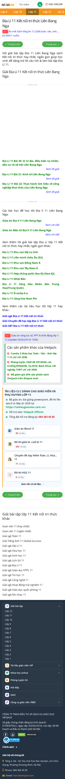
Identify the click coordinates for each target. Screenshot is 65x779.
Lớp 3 (8, 650)
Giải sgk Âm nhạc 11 (14, 594)
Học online (56, 4)
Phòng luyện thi (19, 680)
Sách (13, 694)
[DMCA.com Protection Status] (28, 735)
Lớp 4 (8, 645)
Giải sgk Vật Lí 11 (12, 546)
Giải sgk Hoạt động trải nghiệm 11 (22, 585)
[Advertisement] (32, 121)
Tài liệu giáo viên (22, 665)
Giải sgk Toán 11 (11, 536)
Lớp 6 (8, 637)
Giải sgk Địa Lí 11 (12, 565)
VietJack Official (33, 412)
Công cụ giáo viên (23, 702)
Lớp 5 (8, 641)
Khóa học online (19, 672)
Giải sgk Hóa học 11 (14, 550)
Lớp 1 (8, 658)
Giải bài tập (17, 606)
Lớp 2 (8, 654)
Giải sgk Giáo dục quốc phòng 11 (21, 589)
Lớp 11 (32, 12)
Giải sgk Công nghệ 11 (15, 580)
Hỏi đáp (15, 687)
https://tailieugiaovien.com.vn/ (26, 407)
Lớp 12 (47, 12)
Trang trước (13, 44)
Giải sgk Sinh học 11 (14, 555)
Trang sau (51, 44)
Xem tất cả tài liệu (31, 484)
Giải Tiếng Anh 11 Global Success (21, 541)
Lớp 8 (8, 628)
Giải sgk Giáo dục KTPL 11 (17, 570)
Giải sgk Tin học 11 (13, 575)
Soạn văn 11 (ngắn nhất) (16, 531)
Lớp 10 (18, 12)
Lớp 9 (8, 624)
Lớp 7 (8, 632)
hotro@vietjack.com (23, 775)
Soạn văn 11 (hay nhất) (15, 526)
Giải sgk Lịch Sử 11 (13, 560)
